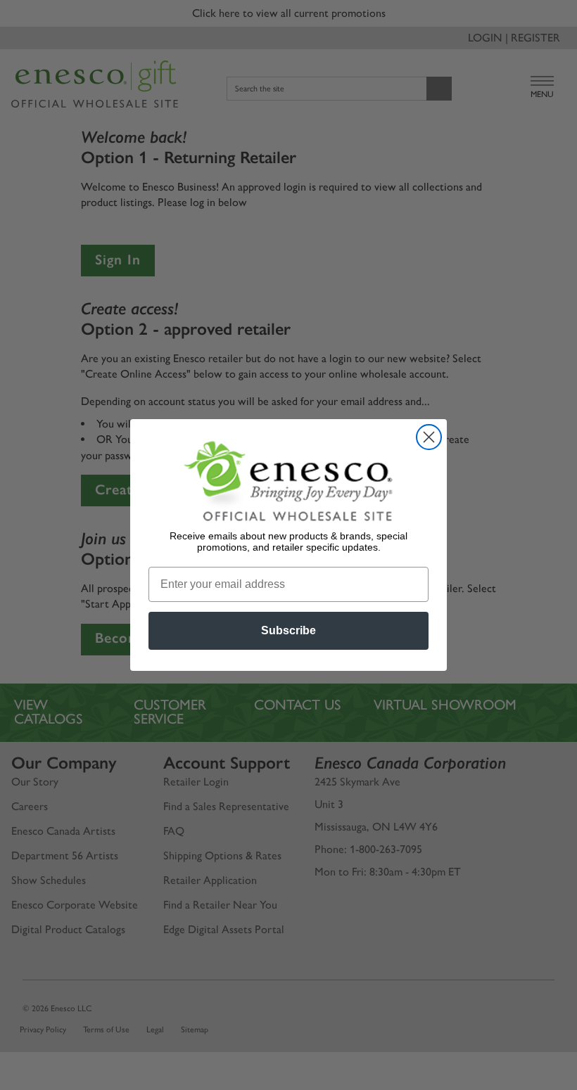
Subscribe (288, 630)
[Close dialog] (429, 437)
